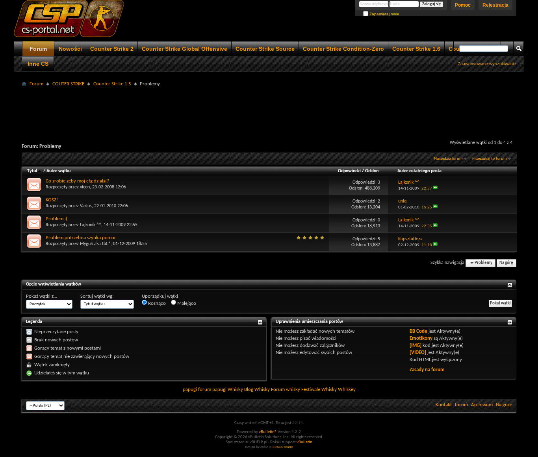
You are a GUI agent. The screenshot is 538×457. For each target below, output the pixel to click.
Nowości (70, 49)
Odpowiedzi (349, 171)
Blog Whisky (257, 389)
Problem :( (56, 218)
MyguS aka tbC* (95, 243)
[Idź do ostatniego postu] (435, 188)
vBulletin (304, 442)
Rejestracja (495, 5)
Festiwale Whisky (319, 389)
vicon (85, 187)
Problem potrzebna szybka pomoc (81, 237)
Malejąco (186, 303)
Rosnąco (156, 303)
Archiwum (482, 404)
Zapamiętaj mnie (383, 14)
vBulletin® (268, 432)
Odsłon (371, 171)
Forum (38, 49)
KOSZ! (52, 200)
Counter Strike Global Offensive (184, 49)
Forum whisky (285, 389)
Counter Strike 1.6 (416, 49)
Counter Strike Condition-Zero (343, 49)
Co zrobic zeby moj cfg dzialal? (77, 181)
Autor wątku (58, 171)
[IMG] (415, 345)
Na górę (506, 263)
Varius (86, 206)
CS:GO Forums (283, 447)
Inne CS (38, 64)
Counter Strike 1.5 (112, 84)
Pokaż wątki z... (41, 296)
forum (461, 404)
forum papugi (212, 389)
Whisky (235, 389)
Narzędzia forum (448, 159)
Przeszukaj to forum (489, 159)
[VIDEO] (418, 352)
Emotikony (421, 338)
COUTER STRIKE (68, 84)
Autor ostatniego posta (419, 171)
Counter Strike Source (265, 49)
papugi (190, 389)
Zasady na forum (427, 369)
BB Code (418, 331)
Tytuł (32, 171)
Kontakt (444, 404)
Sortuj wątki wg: (96, 296)
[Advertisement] (269, 107)
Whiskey (347, 389)
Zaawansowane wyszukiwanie (487, 63)
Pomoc (463, 5)
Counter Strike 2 (112, 49)
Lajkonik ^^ (90, 225)
